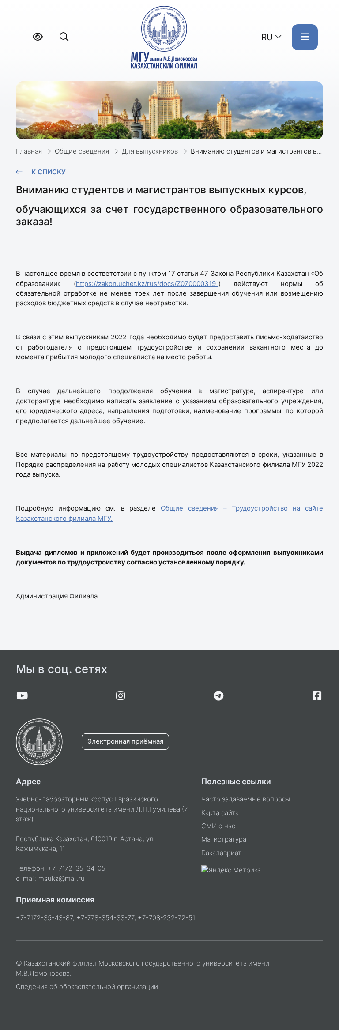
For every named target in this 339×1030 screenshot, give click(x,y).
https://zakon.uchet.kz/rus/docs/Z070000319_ (147, 284)
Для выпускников (150, 151)
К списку (48, 172)
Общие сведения (82, 151)
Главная (29, 151)
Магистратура (223, 839)
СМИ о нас (218, 826)
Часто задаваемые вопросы (245, 799)
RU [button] (267, 37)
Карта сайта (220, 813)
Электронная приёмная (125, 741)
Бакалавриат (221, 853)
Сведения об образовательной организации (87, 987)
